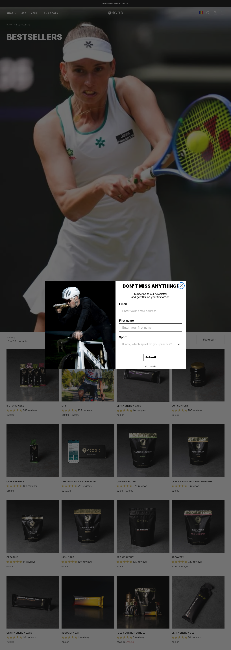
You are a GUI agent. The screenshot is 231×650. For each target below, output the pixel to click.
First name (126, 320)
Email (123, 304)
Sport (123, 337)
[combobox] (149, 344)
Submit (150, 357)
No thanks (151, 366)
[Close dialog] (181, 285)
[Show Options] (179, 344)
